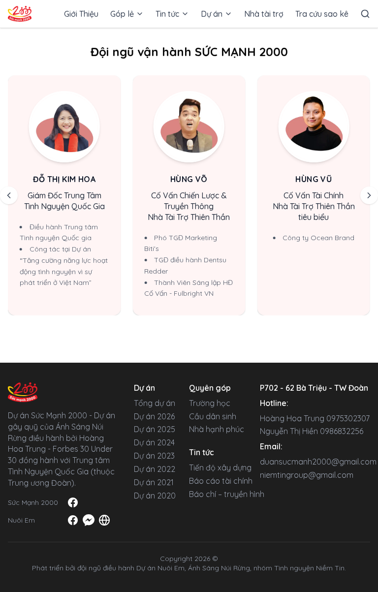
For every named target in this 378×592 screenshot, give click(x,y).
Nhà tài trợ (264, 14)
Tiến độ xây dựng (220, 467)
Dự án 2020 (155, 495)
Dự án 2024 (154, 442)
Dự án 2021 (154, 482)
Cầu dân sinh (212, 416)
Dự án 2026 (154, 416)
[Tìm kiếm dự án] (365, 14)
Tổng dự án (154, 403)
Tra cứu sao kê (321, 14)
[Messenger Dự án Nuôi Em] (88, 520)
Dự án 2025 (154, 429)
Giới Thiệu (81, 14)
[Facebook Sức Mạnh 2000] (73, 502)
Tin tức (167, 14)
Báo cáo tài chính (220, 481)
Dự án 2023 (154, 456)
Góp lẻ (122, 14)
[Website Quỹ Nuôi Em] (104, 520)
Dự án (211, 14)
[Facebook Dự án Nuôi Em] (73, 520)
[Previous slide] (9, 195)
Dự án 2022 (154, 469)
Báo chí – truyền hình (226, 494)
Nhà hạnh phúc (216, 429)
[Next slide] (369, 195)
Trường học (209, 403)
